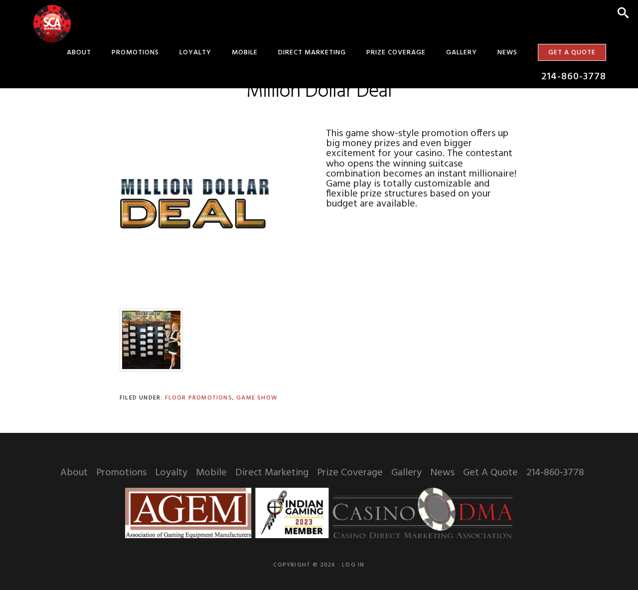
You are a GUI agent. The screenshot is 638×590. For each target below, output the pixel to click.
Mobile (211, 473)
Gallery (406, 473)
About (74, 473)
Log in (353, 565)
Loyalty (171, 473)
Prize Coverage (350, 473)
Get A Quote (490, 473)
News (442, 473)
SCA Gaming (52, 23)
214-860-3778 (555, 473)
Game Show (256, 398)
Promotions (121, 473)
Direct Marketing (272, 473)
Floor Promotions (198, 398)
